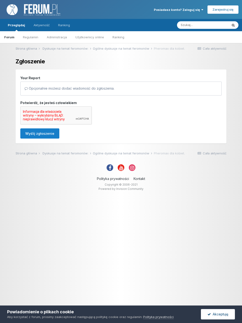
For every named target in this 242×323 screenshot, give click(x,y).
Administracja (57, 37)
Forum (9, 37)
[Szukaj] (233, 25)
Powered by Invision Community (121, 189)
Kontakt (139, 179)
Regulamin (30, 37)
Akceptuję (219, 314)
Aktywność (42, 25)
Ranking (118, 37)
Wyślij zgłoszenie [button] (39, 133)
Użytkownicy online (89, 37)
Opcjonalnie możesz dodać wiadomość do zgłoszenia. (71, 88)
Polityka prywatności (113, 179)
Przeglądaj (16, 25)
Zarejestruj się (222, 9)
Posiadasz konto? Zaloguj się (177, 10)
